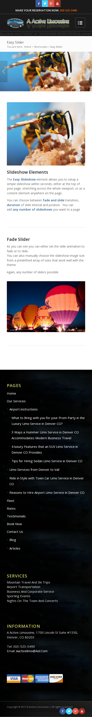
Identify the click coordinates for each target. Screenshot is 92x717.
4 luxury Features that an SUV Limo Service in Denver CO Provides (45, 449)
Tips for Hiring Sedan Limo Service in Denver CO (47, 461)
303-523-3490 (68, 10)
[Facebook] (39, 3)
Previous (3, 71)
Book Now (14, 524)
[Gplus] (51, 3)
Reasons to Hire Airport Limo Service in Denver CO (47, 492)
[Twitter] (45, 3)
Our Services (16, 401)
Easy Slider (15, 42)
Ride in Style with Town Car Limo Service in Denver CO (46, 481)
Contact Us (15, 531)
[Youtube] (57, 3)
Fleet (10, 500)
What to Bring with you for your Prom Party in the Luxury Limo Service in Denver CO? (48, 421)
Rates (11, 508)
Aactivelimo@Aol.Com (31, 651)
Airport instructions (23, 409)
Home (27, 46)
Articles (14, 548)
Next (88, 71)
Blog (12, 540)
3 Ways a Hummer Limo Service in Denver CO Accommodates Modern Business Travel (45, 435)
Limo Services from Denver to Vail (34, 469)
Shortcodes (40, 46)
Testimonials (16, 516)
